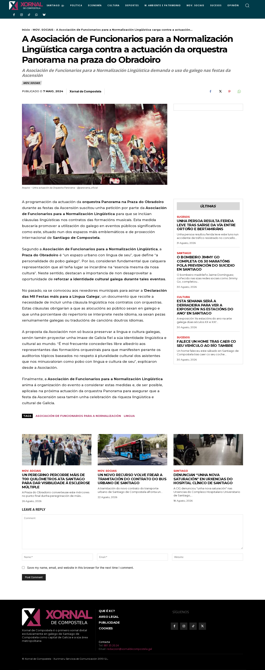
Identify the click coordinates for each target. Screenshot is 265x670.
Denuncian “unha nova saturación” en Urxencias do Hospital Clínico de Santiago (203, 479)
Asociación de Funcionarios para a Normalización (78, 415)
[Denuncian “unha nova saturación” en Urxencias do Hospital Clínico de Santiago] (208, 449)
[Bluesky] (44, 15)
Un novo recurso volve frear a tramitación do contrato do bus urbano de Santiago (132, 479)
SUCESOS (183, 216)
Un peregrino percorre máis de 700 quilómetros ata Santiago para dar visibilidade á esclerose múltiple (56, 481)
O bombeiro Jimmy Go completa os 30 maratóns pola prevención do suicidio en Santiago (206, 263)
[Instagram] (21, 15)
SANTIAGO (184, 253)
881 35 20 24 (111, 645)
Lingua (129, 415)
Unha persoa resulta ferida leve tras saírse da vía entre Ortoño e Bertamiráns (206, 225)
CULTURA (183, 297)
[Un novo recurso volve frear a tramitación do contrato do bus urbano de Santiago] (132, 449)
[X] (220, 91)
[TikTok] (29, 15)
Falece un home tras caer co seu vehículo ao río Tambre (206, 343)
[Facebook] (14, 15)
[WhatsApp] (36, 15)
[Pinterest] (229, 91)
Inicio (26, 29)
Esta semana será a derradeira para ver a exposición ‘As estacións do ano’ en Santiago (205, 307)
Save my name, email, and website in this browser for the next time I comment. (80, 567)
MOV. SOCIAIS (43, 29)
